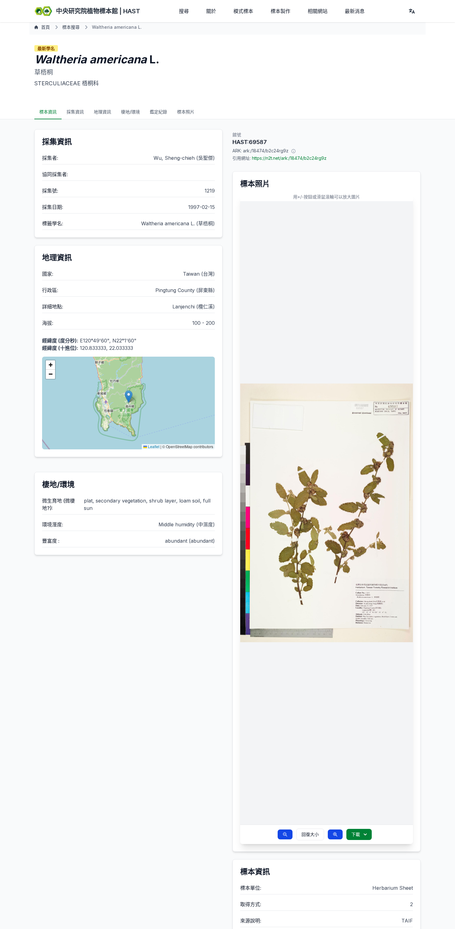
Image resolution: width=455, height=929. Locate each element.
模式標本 (243, 11)
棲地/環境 (130, 111)
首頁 (45, 27)
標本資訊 (48, 111)
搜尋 (184, 11)
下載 (355, 834)
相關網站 (317, 11)
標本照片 (185, 111)
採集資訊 (75, 111)
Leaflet (153, 446)
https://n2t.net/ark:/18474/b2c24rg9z (289, 158)
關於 (211, 11)
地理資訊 (102, 111)
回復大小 (310, 834)
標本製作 (280, 11)
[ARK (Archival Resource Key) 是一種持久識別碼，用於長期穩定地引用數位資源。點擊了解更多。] (293, 151)
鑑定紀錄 (158, 111)
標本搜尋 (71, 27)
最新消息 (355, 11)
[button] (128, 396)
